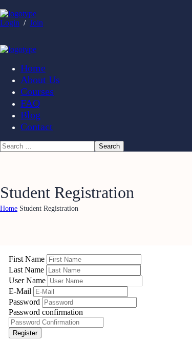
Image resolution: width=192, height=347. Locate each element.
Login (9, 22)
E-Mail (21, 291)
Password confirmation (46, 312)
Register (25, 333)
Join (36, 22)
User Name (28, 280)
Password (25, 302)
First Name (28, 259)
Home (8, 208)
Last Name (27, 269)
